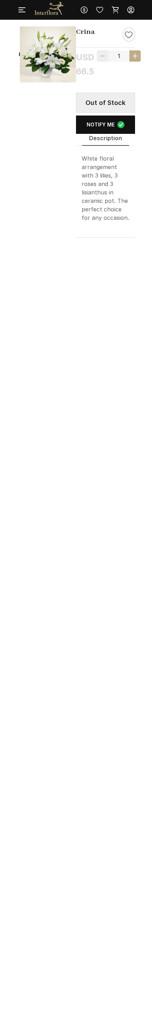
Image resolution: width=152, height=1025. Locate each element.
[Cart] (115, 10)
